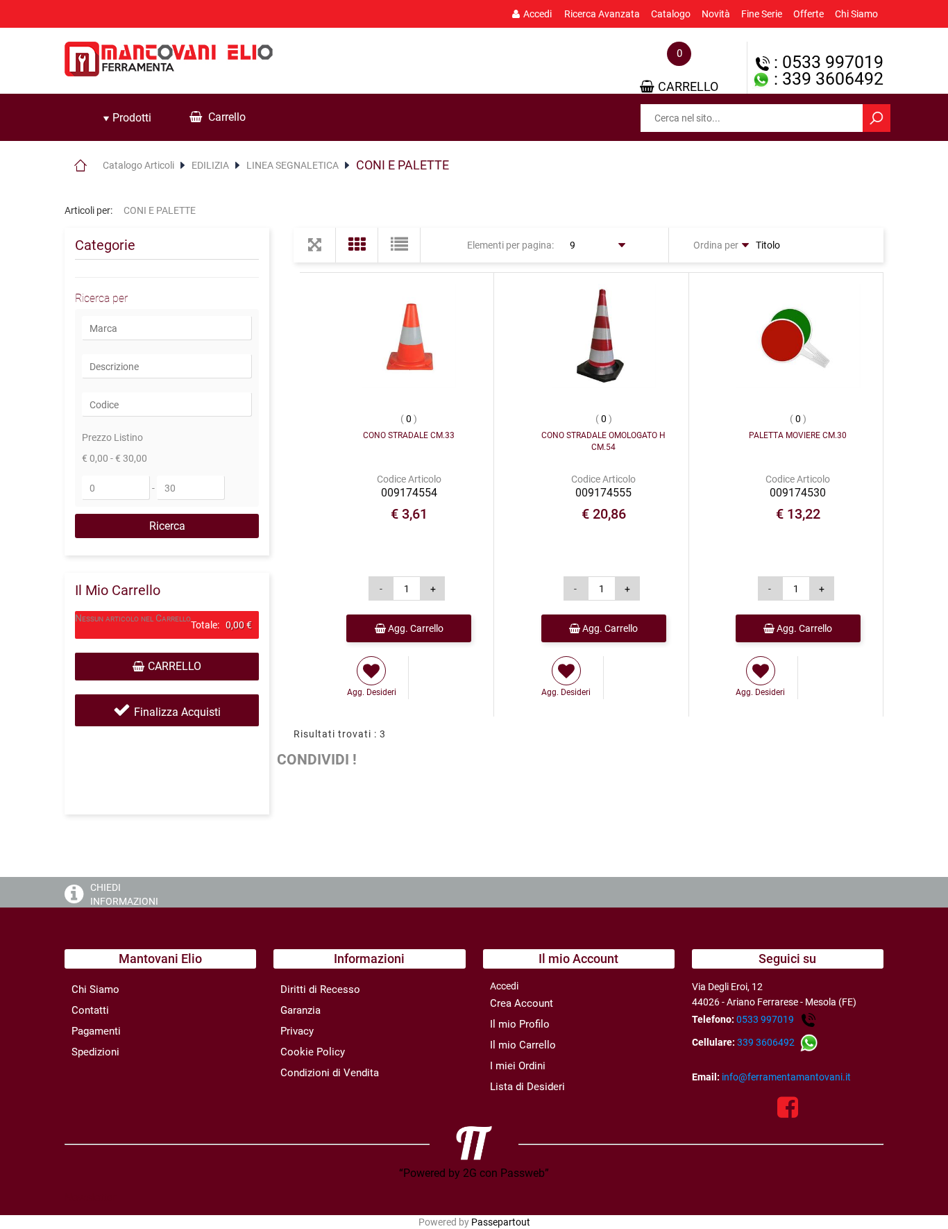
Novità (716, 13)
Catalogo (671, 13)
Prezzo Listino (112, 437)
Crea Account (521, 1003)
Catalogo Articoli (138, 165)
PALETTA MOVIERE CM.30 (798, 435)
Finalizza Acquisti (177, 712)
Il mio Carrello (523, 1045)
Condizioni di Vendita (329, 1073)
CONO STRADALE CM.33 (409, 435)
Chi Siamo (856, 13)
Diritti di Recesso (320, 989)
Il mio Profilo (520, 1024)
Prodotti (130, 117)
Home (80, 165)
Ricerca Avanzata (602, 13)
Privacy (297, 1031)
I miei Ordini (517, 1066)
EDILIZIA (210, 165)
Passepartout (500, 1222)
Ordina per (715, 245)
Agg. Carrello (414, 628)
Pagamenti (96, 1031)
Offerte (808, 13)
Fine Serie (761, 13)
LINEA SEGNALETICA (292, 165)
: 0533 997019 (826, 62)
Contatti (90, 1010)
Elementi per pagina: (510, 245)
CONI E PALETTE (402, 165)
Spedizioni (95, 1052)
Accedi (537, 13)
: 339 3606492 (826, 79)
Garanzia (300, 1010)
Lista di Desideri (527, 1086)
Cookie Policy (312, 1052)
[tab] (127, 118)
